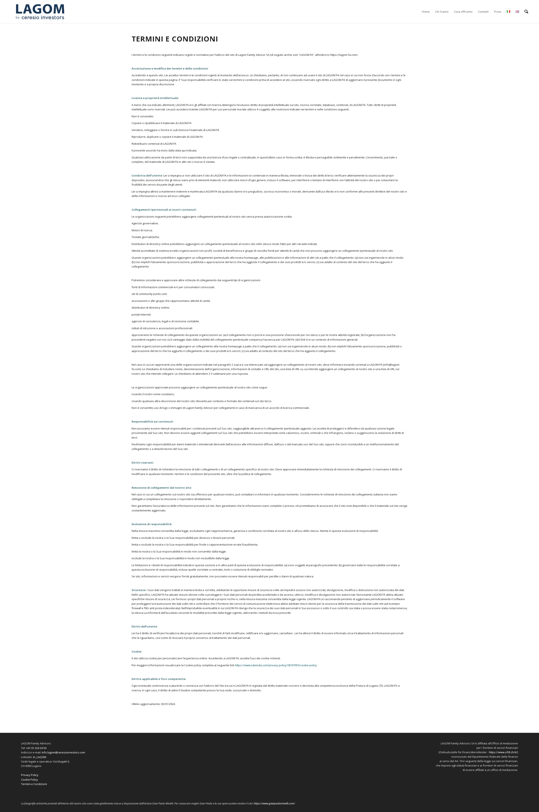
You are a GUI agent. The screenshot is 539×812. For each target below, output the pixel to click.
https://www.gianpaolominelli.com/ (274, 803)
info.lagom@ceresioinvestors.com (63, 752)
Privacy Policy (29, 775)
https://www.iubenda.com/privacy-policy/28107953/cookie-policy (276, 665)
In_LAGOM (39, 757)
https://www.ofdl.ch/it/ (503, 752)
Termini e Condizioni (34, 784)
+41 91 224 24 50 (36, 748)
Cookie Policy (29, 779)
